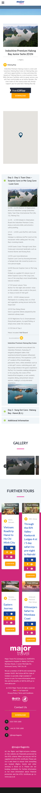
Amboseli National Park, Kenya (33, 599)
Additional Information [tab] (18, 420)
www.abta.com (10, 683)
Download (20, 715)
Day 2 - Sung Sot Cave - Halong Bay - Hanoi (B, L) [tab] (22, 411)
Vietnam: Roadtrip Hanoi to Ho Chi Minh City (9, 535)
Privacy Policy (12, 693)
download (20, 96)
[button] (21, 135)
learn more (10, 563)
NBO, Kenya (33, 519)
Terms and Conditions (25, 693)
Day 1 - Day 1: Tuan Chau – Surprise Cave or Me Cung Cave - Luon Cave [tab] (22, 180)
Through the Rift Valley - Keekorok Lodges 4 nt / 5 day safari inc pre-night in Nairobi (30, 539)
